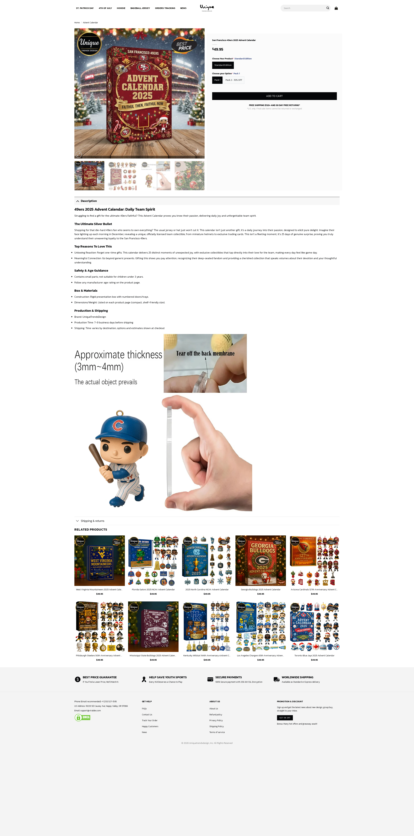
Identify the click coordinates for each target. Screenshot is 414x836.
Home (77, 22)
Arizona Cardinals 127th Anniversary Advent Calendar (314, 589)
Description (89, 201)
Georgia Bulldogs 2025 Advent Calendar (261, 589)
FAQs (144, 708)
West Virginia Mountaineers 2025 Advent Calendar (99, 589)
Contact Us (147, 714)
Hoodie (121, 8)
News (183, 8)
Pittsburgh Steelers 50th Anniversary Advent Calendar (99, 655)
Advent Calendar (90, 22)
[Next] (198, 93)
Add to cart (274, 96)
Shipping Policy (216, 726)
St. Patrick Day (85, 8)
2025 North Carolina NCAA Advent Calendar (207, 589)
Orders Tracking (165, 8)
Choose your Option (226, 73)
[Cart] (336, 8)
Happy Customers (150, 726)
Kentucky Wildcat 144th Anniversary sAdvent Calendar (207, 655)
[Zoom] (79, 154)
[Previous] (81, 93)
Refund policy (215, 714)
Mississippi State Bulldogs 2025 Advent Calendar (153, 655)
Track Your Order (150, 720)
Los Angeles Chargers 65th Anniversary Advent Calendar (260, 655)
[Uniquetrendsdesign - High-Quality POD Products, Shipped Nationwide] (207, 8)
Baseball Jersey (140, 8)
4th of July (105, 8)
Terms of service (217, 732)
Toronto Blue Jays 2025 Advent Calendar (314, 655)
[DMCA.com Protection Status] (82, 717)
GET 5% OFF (284, 717)
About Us (213, 708)
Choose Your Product (232, 58)
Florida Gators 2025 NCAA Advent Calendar (153, 589)
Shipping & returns (92, 521)
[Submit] (328, 8)
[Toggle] (77, 200)
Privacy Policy (216, 720)
